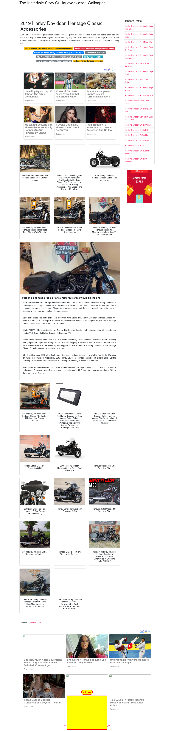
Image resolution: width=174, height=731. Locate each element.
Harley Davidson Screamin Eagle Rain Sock (139, 118)
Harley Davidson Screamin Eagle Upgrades (139, 56)
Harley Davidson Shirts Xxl (136, 130)
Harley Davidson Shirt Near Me (138, 42)
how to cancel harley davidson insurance (53, 61)
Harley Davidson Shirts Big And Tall (138, 110)
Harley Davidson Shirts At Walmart (136, 160)
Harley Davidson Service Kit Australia (137, 64)
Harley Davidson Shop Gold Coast (137, 102)
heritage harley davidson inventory (88, 61)
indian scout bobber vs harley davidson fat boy (94, 48)
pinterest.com (35, 622)
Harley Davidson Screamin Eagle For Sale (139, 27)
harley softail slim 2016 (95, 52)
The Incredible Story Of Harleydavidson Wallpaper (62, 2)
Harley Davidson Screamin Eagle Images (139, 35)
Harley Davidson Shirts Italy (137, 140)
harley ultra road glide (93, 56)
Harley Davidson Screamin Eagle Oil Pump (139, 48)
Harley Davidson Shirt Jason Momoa (137, 152)
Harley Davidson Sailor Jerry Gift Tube (139, 81)
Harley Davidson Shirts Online (138, 124)
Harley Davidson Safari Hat (136, 135)
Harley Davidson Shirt (134, 145)
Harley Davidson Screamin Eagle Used (139, 73)
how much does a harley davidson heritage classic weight (58, 52)
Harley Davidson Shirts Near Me (139, 95)
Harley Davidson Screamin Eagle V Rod (139, 89)
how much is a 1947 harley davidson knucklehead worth (48, 48)
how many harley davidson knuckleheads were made (59, 56)
